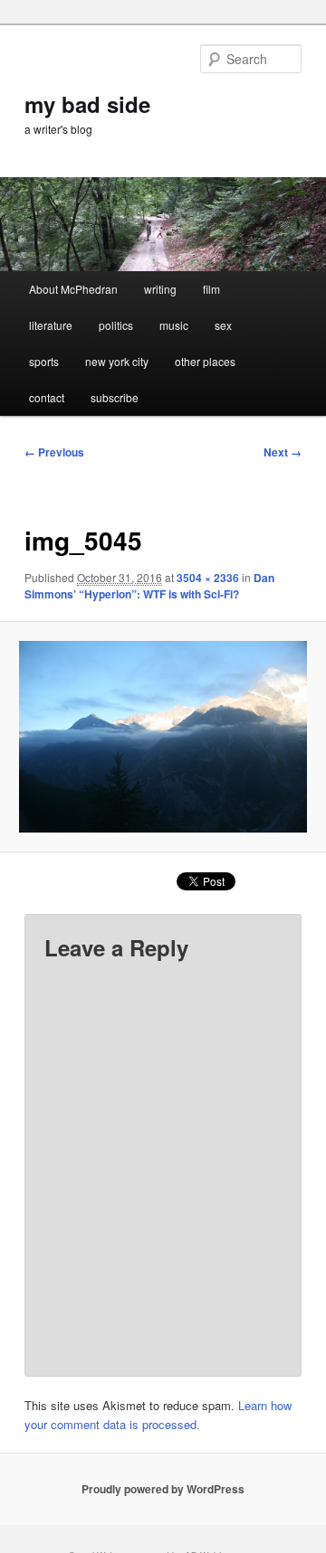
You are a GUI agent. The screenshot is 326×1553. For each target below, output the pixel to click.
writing (160, 288)
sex (223, 325)
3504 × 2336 (208, 577)
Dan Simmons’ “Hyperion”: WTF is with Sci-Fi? (149, 585)
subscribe (115, 397)
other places (205, 361)
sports (44, 361)
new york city (117, 361)
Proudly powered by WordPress (163, 1489)
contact (46, 397)
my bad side (87, 104)
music (173, 325)
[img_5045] (162, 736)
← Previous (54, 452)
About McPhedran (73, 288)
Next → (283, 452)
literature (50, 325)
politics (116, 325)
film (211, 288)
